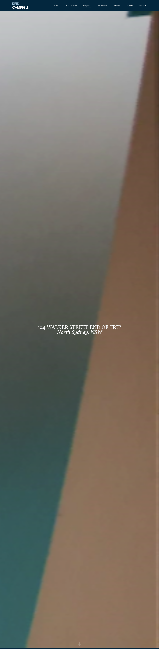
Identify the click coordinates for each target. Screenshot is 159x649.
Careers (116, 5)
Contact (142, 5)
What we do (71, 5)
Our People (102, 5)
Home (57, 5)
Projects (87, 5)
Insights (129, 5)
